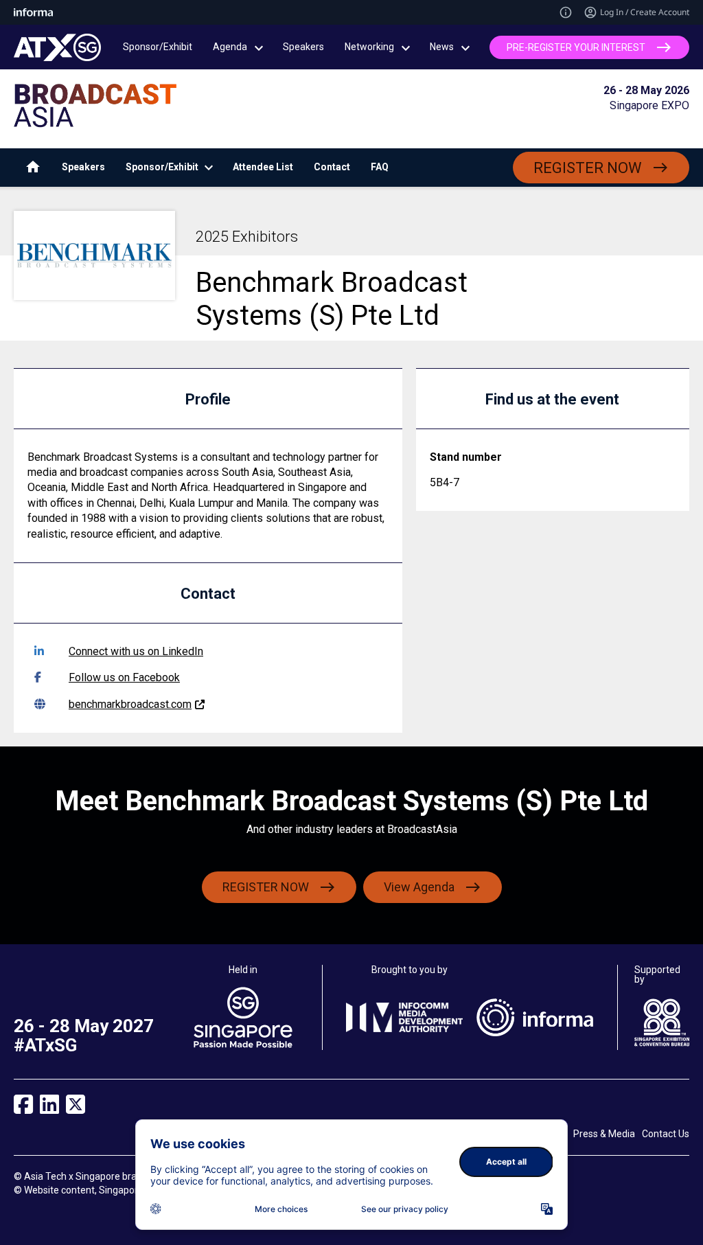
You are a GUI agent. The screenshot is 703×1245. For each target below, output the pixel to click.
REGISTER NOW (587, 167)
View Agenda (419, 887)
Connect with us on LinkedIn (136, 651)
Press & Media (604, 1133)
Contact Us (665, 1133)
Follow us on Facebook (124, 677)
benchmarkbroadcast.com (130, 704)
